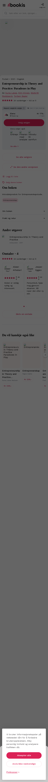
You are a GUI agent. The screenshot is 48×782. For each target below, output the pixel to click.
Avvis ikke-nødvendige (24, 764)
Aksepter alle (24, 755)
